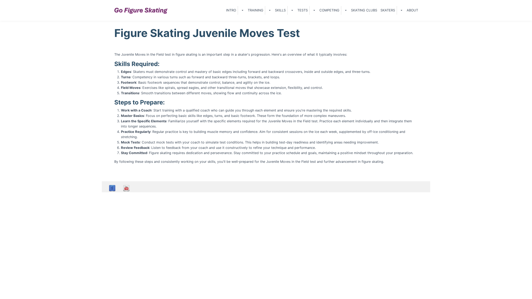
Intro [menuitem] (231, 10)
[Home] (142, 10)
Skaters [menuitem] (388, 10)
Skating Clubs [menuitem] (364, 10)
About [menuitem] (412, 10)
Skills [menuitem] (280, 10)
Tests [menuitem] (302, 10)
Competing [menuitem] (329, 10)
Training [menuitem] (255, 10)
